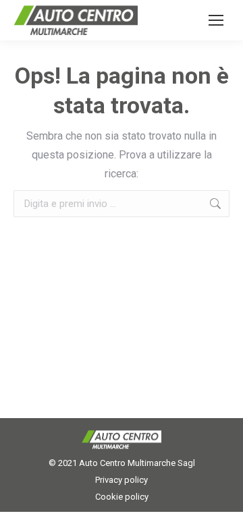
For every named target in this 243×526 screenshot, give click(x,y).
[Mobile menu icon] (216, 20)
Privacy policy (121, 480)
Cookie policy (121, 497)
